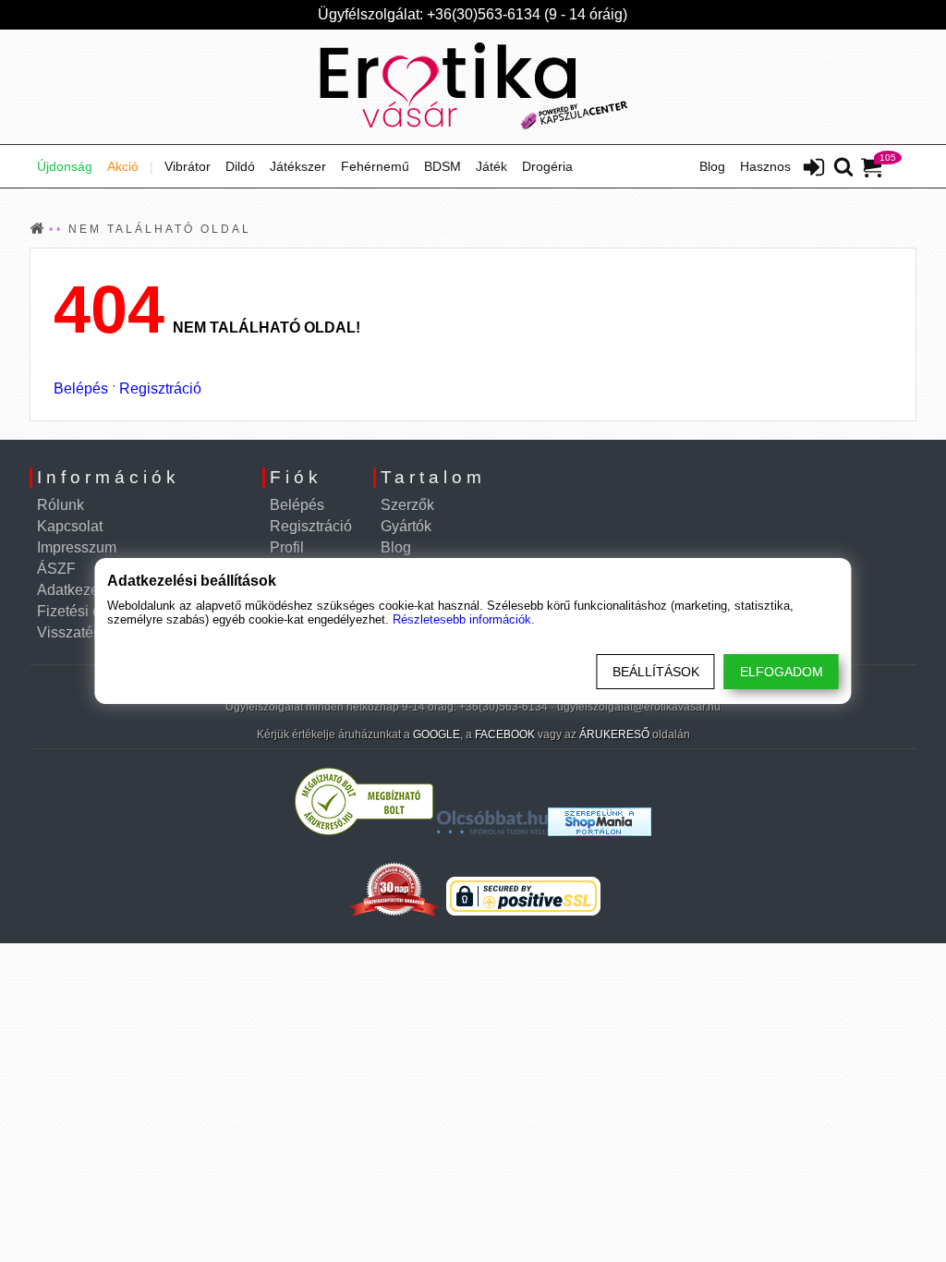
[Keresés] (843, 168)
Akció (123, 166)
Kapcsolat (70, 526)
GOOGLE (436, 734)
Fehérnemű (375, 166)
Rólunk (60, 505)
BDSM (442, 166)
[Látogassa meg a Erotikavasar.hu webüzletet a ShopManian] (599, 831)
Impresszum (76, 547)
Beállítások (655, 671)
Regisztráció (160, 388)
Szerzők (407, 505)
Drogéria (547, 166)
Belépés (81, 388)
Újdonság (64, 166)
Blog (712, 166)
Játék (491, 166)
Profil (287, 547)
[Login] (814, 169)
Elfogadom (781, 671)
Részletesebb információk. (464, 619)
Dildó (240, 166)
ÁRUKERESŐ (614, 734)
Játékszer (298, 166)
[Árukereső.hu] (364, 831)
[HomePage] (473, 87)
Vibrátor (187, 166)
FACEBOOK (505, 734)
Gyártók (406, 526)
